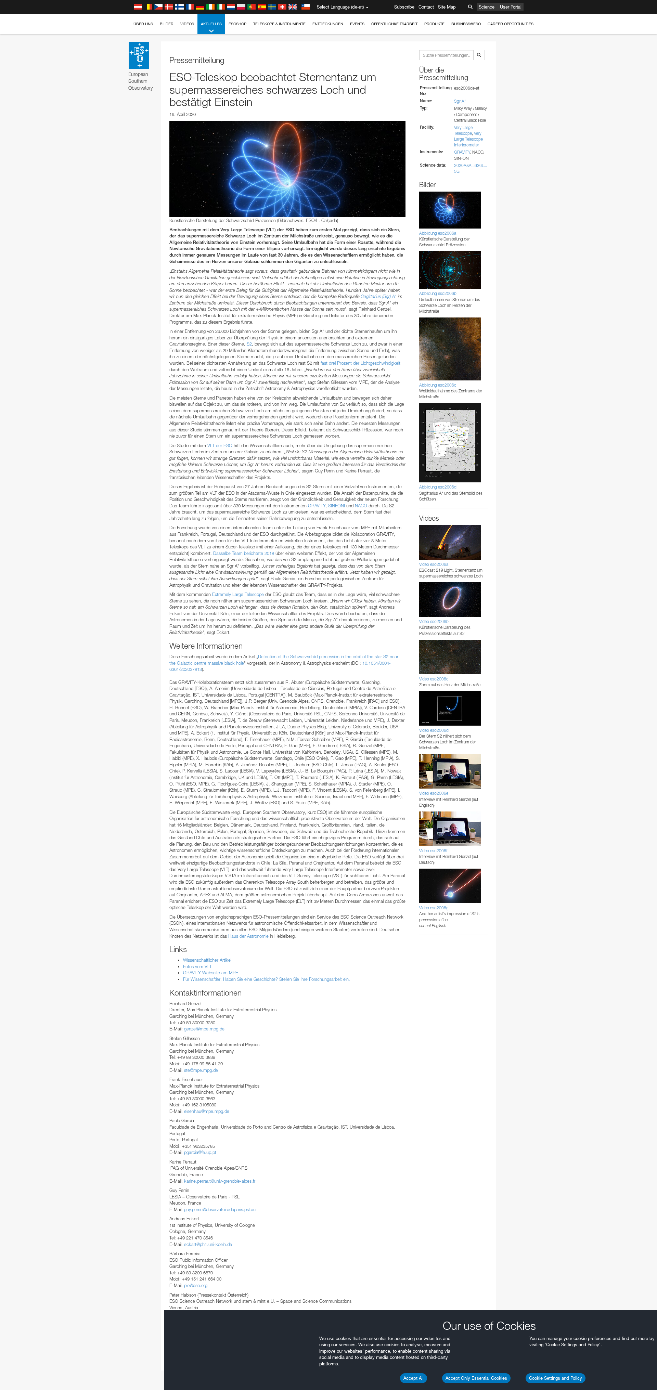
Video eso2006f (433, 850)
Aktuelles (211, 24)
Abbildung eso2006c (437, 385)
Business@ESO (466, 24)
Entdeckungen (327, 24)
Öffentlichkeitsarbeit (394, 24)
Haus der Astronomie (248, 936)
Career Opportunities (510, 24)
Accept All (413, 1378)
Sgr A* (460, 101)
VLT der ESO (219, 445)
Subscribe (404, 7)
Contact (426, 7)
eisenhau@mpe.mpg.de (206, 1111)
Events (357, 24)
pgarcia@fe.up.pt (200, 1152)
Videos (187, 24)
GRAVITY (316, 505)
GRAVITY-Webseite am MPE (210, 972)
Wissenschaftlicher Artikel (207, 960)
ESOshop (237, 24)
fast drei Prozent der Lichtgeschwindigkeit (360, 363)
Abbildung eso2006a (437, 233)
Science (486, 7)
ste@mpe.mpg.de (201, 1070)
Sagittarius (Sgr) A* (379, 296)
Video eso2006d (434, 730)
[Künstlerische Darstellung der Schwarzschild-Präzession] (287, 169)
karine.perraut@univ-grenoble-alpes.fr (219, 1181)
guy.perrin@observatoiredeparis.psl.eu (220, 1209)
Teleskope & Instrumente (279, 24)
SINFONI (336, 505)
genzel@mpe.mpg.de (204, 1028)
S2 (249, 344)
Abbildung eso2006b (437, 293)
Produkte (434, 24)
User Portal (510, 7)
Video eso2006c (433, 678)
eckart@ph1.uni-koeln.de (208, 1244)
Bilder (166, 24)
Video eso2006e (433, 793)
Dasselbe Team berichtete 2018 (243, 553)
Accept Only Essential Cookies (476, 1378)
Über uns (143, 24)
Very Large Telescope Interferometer (468, 139)
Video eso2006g (434, 907)
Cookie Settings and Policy (555, 1378)
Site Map (447, 7)
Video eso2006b (434, 621)
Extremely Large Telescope (238, 594)
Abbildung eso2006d (437, 487)
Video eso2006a (433, 564)
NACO (361, 505)
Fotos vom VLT (197, 966)
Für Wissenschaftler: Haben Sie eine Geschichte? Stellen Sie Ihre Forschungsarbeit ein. (266, 979)
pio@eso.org (195, 1285)
